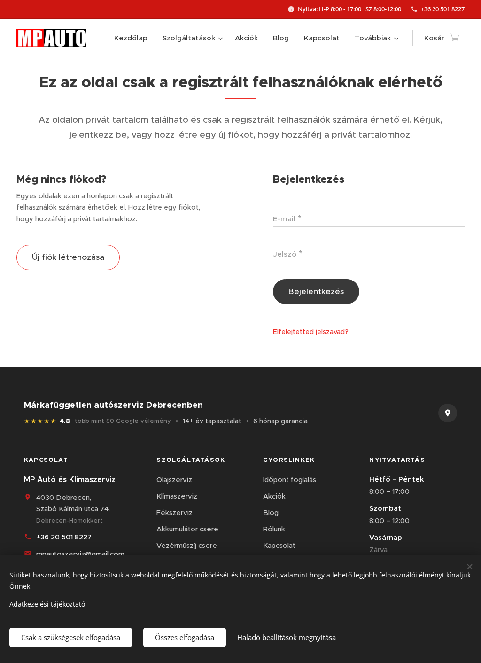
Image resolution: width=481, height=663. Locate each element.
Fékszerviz (174, 512)
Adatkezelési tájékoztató (47, 604)
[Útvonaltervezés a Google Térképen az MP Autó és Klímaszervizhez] (447, 413)
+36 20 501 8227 (443, 9)
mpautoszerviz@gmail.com (80, 553)
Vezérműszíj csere (186, 545)
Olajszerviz (174, 479)
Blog (271, 512)
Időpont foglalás (289, 479)
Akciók (274, 495)
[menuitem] (133, 38)
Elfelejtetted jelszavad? (311, 332)
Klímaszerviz (176, 495)
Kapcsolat (279, 545)
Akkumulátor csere (187, 528)
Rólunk (274, 528)
